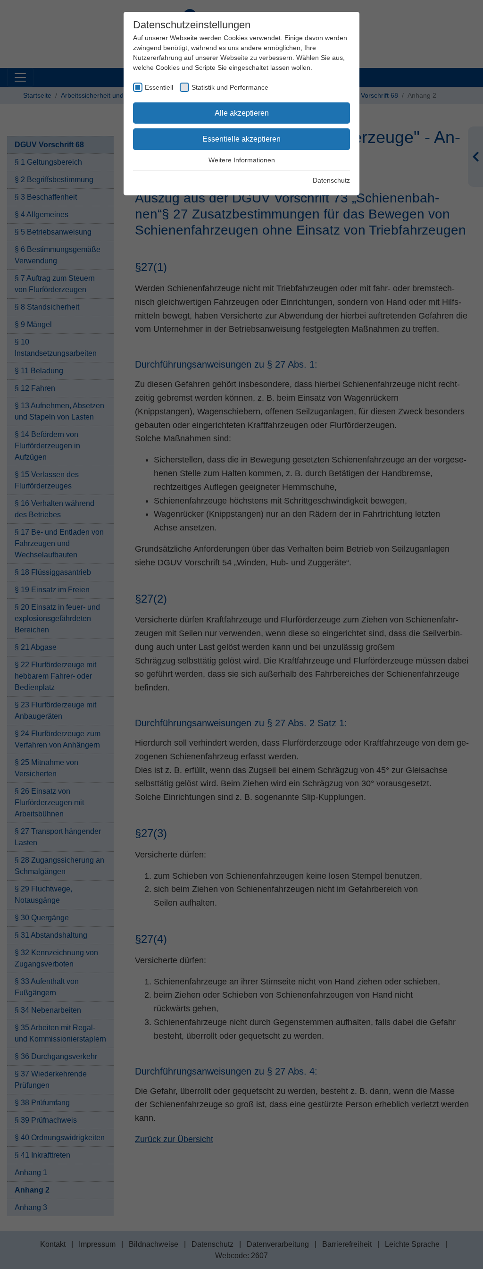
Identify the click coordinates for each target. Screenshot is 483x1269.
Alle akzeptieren (242, 113)
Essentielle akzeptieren (241, 139)
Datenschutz (331, 180)
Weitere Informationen (241, 160)
